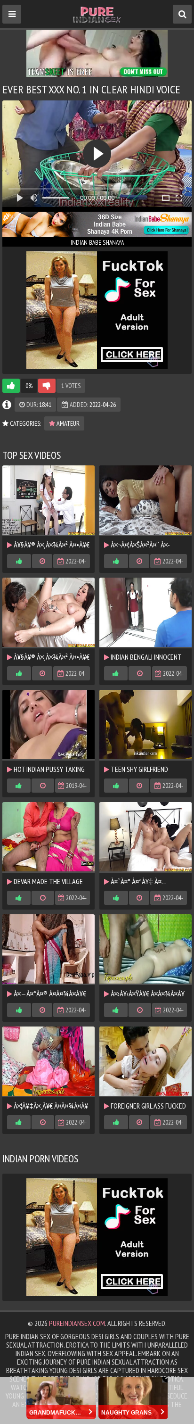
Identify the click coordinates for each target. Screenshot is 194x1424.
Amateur (67, 423)
